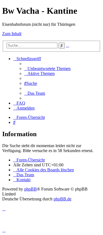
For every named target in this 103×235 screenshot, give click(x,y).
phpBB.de (62, 199)
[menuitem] (47, 68)
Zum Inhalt (11, 33)
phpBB (30, 189)
